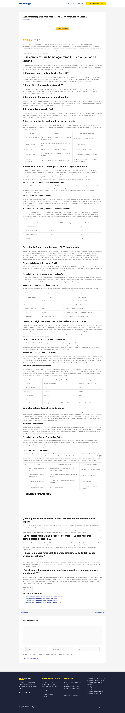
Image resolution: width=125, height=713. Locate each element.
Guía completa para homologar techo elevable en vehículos (42, 600)
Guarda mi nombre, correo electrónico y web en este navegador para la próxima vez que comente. (51, 654)
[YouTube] (26, 692)
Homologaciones (27, 19)
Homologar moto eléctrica (71, 695)
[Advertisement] (62, 507)
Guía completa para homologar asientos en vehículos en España (43, 602)
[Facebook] (19, 692)
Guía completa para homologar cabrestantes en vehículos (41, 598)
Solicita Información (62, 28)
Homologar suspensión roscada (95, 680)
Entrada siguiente (100, 612)
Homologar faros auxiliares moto (96, 678)
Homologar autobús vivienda (95, 691)
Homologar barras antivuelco (95, 689)
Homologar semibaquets (93, 687)
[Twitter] (23, 692)
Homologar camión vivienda (71, 693)
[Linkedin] (29, 692)
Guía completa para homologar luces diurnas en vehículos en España (44, 596)
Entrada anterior (24, 612)
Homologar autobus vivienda (72, 686)
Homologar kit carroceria (94, 693)
